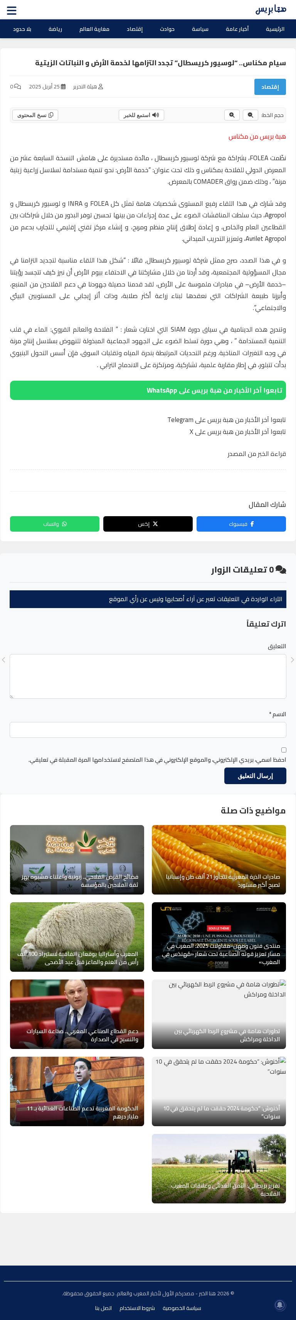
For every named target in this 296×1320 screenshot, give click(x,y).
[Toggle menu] (13, 9)
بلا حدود (22, 29)
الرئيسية (275, 29)
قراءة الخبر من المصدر (257, 453)
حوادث (167, 29)
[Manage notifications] (280, 1305)
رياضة (55, 29)
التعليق (277, 646)
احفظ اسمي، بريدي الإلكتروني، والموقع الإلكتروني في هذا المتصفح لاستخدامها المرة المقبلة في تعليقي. (157, 759)
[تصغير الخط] (250, 115)
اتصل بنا (103, 1308)
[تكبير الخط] (232, 115)
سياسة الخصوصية (182, 1308)
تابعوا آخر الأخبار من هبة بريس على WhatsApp (214, 390)
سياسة (200, 29)
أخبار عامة (237, 29)
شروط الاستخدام (137, 1308)
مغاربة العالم (94, 29)
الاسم (277, 714)
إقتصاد (135, 29)
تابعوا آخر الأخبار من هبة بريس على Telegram (226, 419)
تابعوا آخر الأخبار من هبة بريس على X (238, 431)
